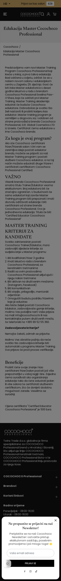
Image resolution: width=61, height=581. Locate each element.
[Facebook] (25, 571)
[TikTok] (36, 571)
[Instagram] (30, 571)
